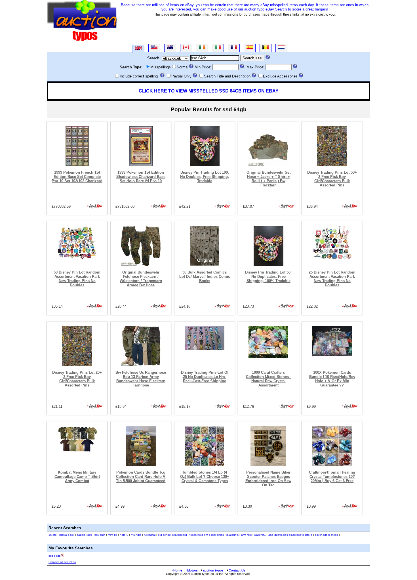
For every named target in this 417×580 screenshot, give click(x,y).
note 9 (124, 534)
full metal (149, 534)
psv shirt (99, 534)
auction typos (213, 570)
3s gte (53, 534)
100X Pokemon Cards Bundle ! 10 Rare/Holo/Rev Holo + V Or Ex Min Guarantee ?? (332, 378)
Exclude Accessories (280, 76)
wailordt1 (260, 534)
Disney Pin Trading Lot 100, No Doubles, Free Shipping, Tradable (204, 176)
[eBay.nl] (281, 48)
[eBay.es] (250, 48)
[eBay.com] (154, 48)
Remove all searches (62, 562)
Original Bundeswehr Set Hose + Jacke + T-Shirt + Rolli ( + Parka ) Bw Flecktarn (268, 178)
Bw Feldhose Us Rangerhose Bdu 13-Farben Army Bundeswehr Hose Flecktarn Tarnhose (140, 378)
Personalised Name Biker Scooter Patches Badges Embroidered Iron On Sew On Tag (268, 478)
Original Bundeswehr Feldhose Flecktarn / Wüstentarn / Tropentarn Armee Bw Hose (141, 278)
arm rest (246, 534)
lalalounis (232, 534)
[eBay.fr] (234, 48)
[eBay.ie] (202, 48)
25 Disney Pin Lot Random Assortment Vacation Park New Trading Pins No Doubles (332, 278)
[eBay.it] (218, 48)
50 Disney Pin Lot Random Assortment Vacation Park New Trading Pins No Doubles (77, 278)
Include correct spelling (139, 76)
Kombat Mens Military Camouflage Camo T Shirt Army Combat (77, 476)
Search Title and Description (227, 76)
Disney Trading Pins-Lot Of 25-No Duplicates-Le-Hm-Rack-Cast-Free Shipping (204, 376)
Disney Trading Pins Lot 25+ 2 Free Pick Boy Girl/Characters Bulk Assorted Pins (77, 378)
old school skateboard (172, 534)
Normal (182, 67)
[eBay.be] (265, 48)
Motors (192, 570)
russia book (66, 534)
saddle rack (84, 534)
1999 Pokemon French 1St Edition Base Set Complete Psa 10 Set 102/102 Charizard (77, 176)
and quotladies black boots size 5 (290, 534)
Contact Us (237, 570)
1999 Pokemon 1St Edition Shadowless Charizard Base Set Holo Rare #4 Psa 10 (140, 176)
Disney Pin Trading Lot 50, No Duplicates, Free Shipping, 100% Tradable (268, 276)
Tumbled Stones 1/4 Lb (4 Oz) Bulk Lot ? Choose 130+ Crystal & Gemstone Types (204, 476)
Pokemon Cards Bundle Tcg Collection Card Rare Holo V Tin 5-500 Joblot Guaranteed (140, 476)
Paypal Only (181, 76)
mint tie (112, 534)
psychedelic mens (326, 534)
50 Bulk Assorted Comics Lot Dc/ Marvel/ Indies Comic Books (204, 276)
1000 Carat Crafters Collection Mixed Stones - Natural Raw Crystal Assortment (268, 378)
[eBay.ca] (186, 48)
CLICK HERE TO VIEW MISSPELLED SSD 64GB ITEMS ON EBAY (209, 91)
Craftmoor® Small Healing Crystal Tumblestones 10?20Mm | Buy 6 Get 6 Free (332, 476)
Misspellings (160, 67)
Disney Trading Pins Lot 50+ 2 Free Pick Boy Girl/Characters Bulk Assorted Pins (332, 178)
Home (177, 570)
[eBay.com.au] (170, 48)
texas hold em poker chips (206, 534)
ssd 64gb (55, 555)
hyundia (136, 534)
